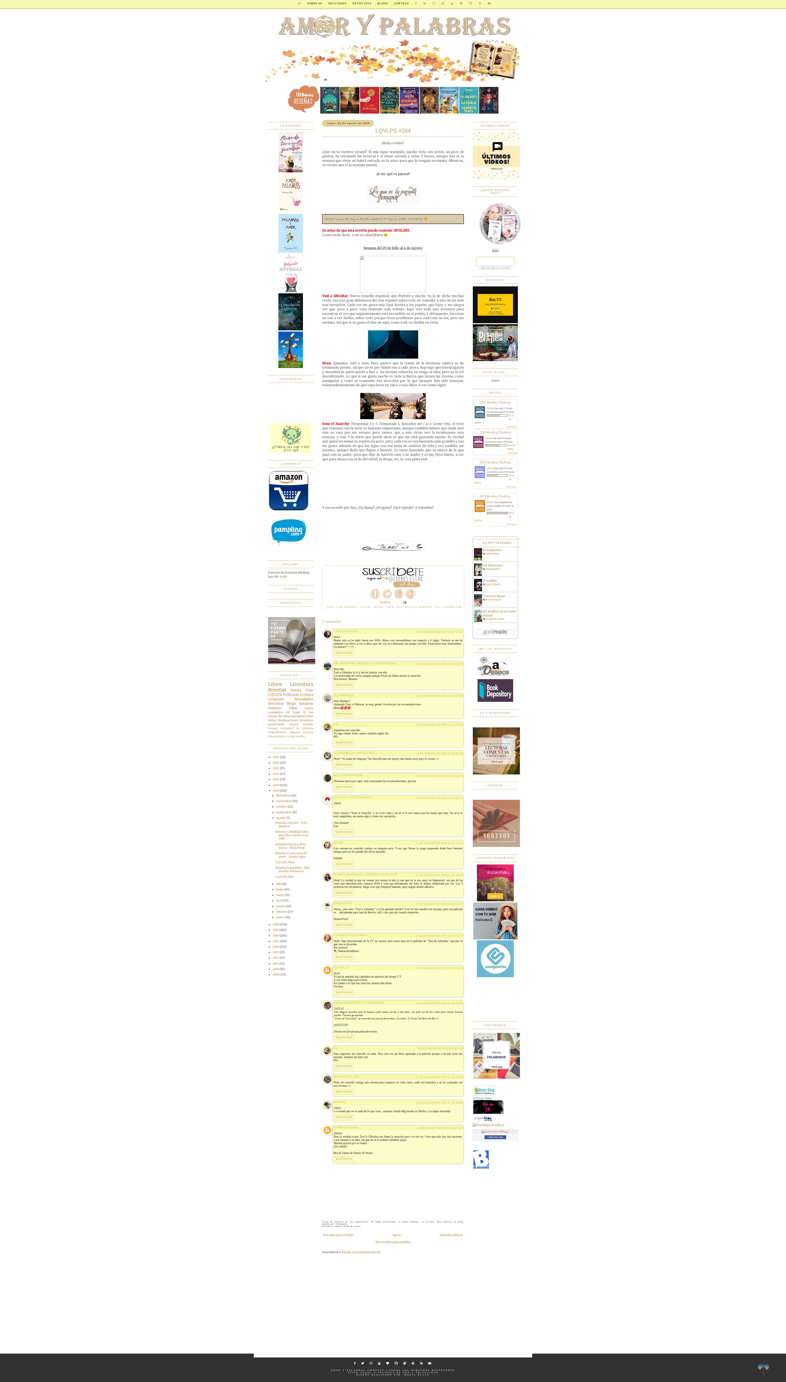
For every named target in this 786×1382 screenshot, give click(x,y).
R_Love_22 (341, 967)
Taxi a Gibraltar (448, 606)
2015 (276, 941)
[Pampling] (288, 552)
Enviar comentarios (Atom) (361, 1252)
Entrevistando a (277, 736)
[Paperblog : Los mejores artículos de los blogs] (483, 1121)
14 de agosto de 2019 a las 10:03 (439, 875)
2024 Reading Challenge (495, 432)
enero (280, 917)
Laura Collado (493, 584)
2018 (276, 924)
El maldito (490, 581)
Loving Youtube (296, 736)
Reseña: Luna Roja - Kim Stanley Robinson (292, 869)
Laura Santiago (346, 631)
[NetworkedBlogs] (495, 1131)
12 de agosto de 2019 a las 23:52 (439, 843)
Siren (390, 606)
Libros (275, 684)
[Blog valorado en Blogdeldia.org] (484, 1091)
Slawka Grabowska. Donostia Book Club (365, 874)
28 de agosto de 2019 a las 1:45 (440, 1128)
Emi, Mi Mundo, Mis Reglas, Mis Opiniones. (365, 663)
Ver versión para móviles (393, 1242)
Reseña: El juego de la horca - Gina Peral (290, 846)
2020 (276, 785)
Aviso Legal (360, 1372)
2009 (276, 974)
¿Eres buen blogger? (483, 1098)
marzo (281, 906)
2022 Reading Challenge (495, 496)
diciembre (283, 795)
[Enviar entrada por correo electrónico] (404, 602)
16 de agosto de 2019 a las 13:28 (439, 968)
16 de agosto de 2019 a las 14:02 (439, 1003)
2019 (276, 790)
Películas (291, 694)
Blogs (291, 703)
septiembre (284, 812)
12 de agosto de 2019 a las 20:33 (439, 753)
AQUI (283, 576)
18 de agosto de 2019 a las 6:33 (440, 1048)
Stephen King (492, 553)
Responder (344, 653)
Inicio (397, 1235)
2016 (276, 935)
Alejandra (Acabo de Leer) (354, 753)
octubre (282, 806)
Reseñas (277, 690)
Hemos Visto (343, 903)
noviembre (284, 801)
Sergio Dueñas (493, 569)
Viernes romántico (281, 728)
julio (279, 884)
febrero (282, 912)
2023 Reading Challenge (495, 462)
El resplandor (492, 550)
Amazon (306, 703)
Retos (272, 720)
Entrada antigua (451, 1235)
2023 (276, 768)
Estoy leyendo (497, 542)
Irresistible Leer (347, 1076)
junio (280, 889)
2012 (276, 958)
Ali (336, 724)
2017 (276, 930)
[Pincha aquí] (290, 452)
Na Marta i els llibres (350, 935)
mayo (280, 895)
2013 (276, 952)
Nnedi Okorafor (493, 599)
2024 (276, 762)
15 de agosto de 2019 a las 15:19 (439, 935)
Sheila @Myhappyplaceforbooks (359, 1002)
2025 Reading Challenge (495, 402)
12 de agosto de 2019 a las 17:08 (439, 695)
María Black (417, 1375)
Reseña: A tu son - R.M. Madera (291, 824)
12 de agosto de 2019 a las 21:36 (439, 775)
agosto (281, 818)
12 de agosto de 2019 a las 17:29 (439, 725)
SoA (399, 606)
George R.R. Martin (495, 619)
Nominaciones (288, 720)
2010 (276, 969)
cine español (347, 606)
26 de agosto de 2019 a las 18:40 (439, 1102)
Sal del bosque (493, 565)
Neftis (338, 842)
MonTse (377, 1370)
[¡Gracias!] (393, 586)
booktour (306, 720)
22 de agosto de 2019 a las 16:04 (439, 1077)
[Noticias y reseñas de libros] (488, 1125)
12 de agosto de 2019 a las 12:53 (439, 631)
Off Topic (292, 712)
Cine (330, 606)
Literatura (301, 684)
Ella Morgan (344, 695)
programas (276, 724)
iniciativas (298, 716)
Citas (293, 708)
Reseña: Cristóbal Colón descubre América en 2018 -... (292, 835)
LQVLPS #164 (284, 862)
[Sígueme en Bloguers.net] (481, 1168)
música (293, 724)
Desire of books (346, 1127)
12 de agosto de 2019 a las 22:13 (439, 798)
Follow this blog (495, 1137)
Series (378, 606)
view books (511, 426)
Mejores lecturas (301, 732)
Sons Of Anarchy (418, 606)
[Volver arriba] (763, 1370)
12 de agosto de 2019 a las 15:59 (439, 664)
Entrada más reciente (338, 1235)
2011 (276, 963)
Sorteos (401, 3)
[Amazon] (288, 510)
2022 (276, 774)
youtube (308, 724)
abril (279, 900)
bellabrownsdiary (348, 775)
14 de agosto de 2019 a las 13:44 (439, 904)
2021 (276, 779)
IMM (309, 716)
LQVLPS (365, 606)
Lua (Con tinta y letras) (352, 797)
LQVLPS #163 (284, 877)
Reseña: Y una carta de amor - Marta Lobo (291, 855)
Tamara (340, 1102)
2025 (276, 757)
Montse (490, 408)
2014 (276, 947)
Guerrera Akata (494, 596)
